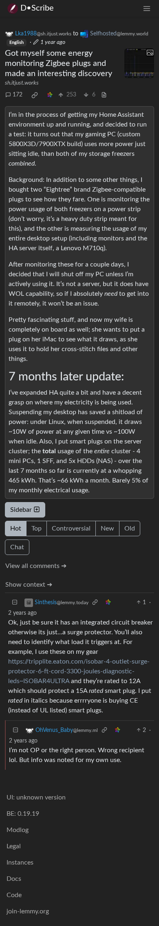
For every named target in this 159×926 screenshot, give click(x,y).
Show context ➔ (28, 584)
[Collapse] (14, 602)
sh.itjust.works (22, 83)
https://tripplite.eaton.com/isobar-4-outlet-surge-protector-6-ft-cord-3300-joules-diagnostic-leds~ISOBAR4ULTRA (79, 671)
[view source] (103, 95)
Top (36, 528)
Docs (14, 879)
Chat (17, 547)
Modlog (18, 830)
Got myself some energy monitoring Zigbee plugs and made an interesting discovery (58, 63)
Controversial (71, 528)
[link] (34, 95)
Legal (14, 846)
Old (129, 528)
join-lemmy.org (28, 911)
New (107, 528)
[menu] (146, 8)
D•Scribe (37, 8)
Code (14, 895)
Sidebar (21, 510)
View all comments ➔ (35, 566)
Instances (20, 862)
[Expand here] (139, 63)
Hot (15, 528)
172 (17, 95)
